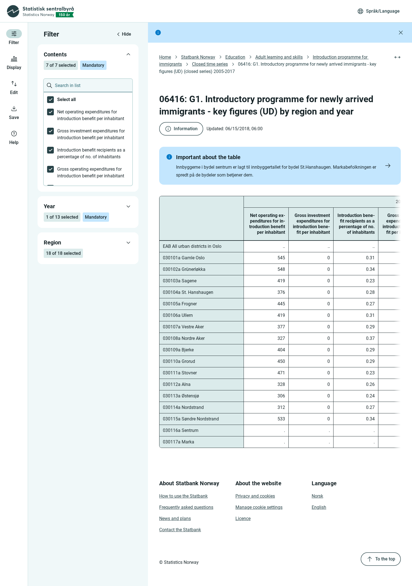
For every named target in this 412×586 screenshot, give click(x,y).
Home (165, 57)
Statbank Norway (198, 57)
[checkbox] (88, 99)
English (319, 507)
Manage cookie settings (259, 507)
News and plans (175, 518)
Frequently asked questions (186, 507)
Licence (243, 518)
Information (186, 128)
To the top (385, 559)
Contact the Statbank (180, 529)
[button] (280, 166)
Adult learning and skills (279, 57)
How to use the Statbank (183, 496)
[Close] (400, 32)
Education (235, 57)
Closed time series (210, 64)
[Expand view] (397, 57)
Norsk (317, 496)
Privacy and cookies (255, 496)
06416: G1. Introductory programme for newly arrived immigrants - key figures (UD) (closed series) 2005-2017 (268, 67)
